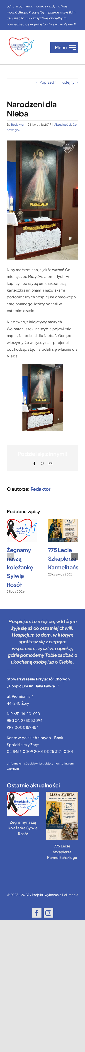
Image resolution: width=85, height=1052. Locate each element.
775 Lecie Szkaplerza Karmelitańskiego (62, 852)
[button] (10, 556)
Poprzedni (48, 82)
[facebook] (36, 913)
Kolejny (68, 82)
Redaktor (17, 124)
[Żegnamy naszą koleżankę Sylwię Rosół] (23, 804)
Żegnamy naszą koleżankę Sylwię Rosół (20, 567)
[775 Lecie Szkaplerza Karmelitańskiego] (62, 816)
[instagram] (48, 913)
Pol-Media (70, 895)
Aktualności (62, 124)
